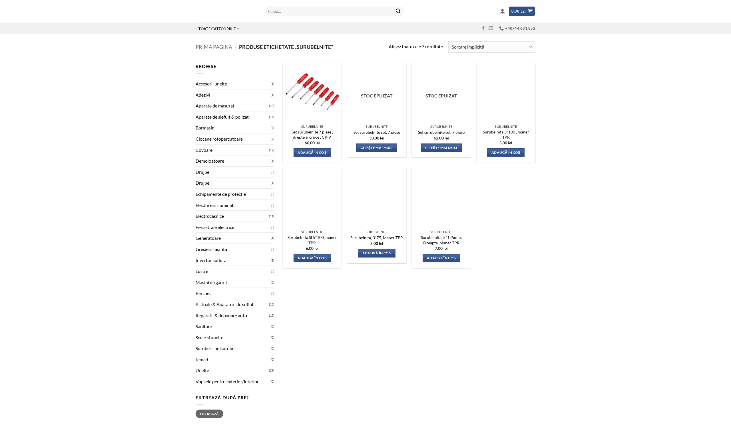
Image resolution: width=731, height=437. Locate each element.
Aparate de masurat (215, 105)
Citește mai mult (377, 147)
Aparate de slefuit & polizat (222, 116)
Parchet (203, 293)
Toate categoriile (217, 29)
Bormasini (206, 127)
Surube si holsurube (215, 348)
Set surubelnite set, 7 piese (377, 132)
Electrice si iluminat (215, 205)
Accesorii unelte (211, 83)
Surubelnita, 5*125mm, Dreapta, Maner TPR (441, 240)
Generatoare (208, 238)
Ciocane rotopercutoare (219, 138)
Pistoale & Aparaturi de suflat (225, 304)
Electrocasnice (210, 216)
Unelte (202, 370)
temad (202, 359)
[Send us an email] (491, 28)
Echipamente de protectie (221, 194)
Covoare (204, 150)
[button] (502, 10)
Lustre (202, 271)
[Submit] (398, 11)
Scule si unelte (209, 337)
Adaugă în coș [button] (312, 152)
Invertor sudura (211, 260)
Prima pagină (214, 47)
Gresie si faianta (211, 249)
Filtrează (209, 414)
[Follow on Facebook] (483, 28)
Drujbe (202, 172)
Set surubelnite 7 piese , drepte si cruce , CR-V (312, 134)
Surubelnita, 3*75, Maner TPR (376, 237)
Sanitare (204, 326)
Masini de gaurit (211, 282)
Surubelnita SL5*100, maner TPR (312, 240)
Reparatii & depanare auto (221, 315)
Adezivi (203, 94)
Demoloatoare (210, 160)
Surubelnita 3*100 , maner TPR (506, 134)
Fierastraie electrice (215, 227)
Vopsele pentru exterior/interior (227, 381)
